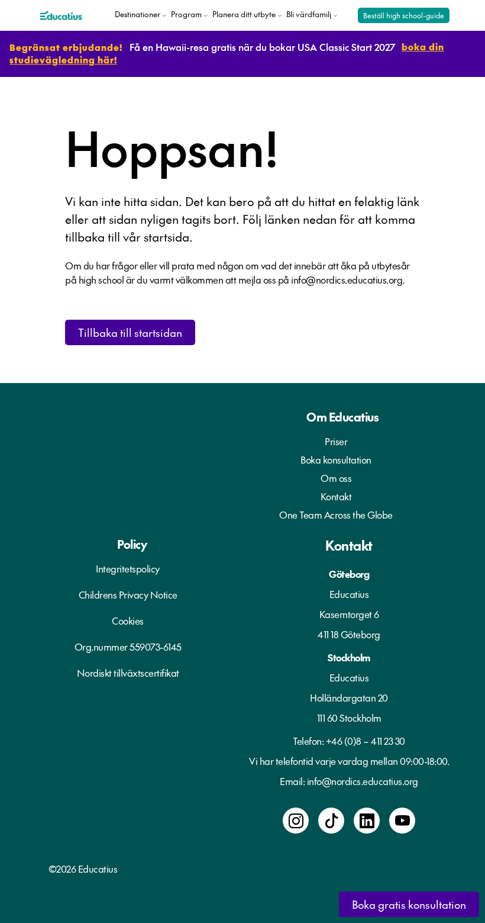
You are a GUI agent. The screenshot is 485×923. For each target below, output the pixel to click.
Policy (132, 544)
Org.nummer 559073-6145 (128, 646)
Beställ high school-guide (403, 15)
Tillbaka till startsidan (130, 332)
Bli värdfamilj (308, 14)
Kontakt (336, 496)
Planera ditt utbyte (244, 14)
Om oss (336, 477)
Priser (336, 441)
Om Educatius (342, 417)
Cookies (128, 620)
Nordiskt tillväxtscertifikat (128, 672)
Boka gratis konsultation (409, 904)
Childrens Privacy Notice (128, 594)
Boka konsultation (335, 459)
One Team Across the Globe (336, 514)
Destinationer (137, 14)
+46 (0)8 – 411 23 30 (365, 740)
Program (186, 14)
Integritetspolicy (128, 568)
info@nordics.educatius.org (362, 780)
